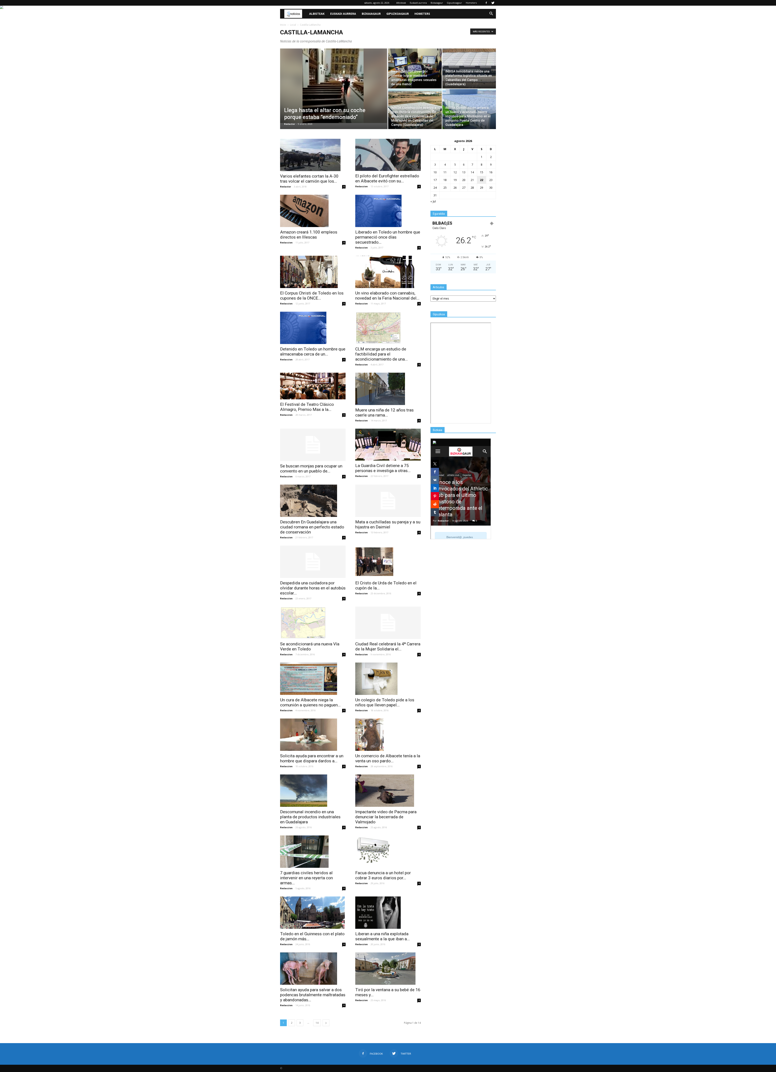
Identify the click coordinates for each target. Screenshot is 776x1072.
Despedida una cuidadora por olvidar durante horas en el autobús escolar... (313, 588)
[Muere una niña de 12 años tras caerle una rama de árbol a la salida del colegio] (388, 389)
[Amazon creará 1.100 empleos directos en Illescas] (313, 211)
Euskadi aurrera (418, 2)
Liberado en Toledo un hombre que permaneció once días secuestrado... (387, 237)
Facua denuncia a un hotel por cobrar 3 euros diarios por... (383, 875)
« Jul (433, 201)
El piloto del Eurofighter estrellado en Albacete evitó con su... (387, 178)
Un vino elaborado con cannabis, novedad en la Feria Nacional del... (387, 296)
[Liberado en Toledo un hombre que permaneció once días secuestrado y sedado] (388, 211)
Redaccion (361, 186)
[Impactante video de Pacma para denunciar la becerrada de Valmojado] (388, 790)
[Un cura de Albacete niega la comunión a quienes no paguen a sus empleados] (313, 679)
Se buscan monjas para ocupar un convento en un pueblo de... (311, 468)
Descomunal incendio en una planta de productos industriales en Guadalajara (310, 816)
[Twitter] (493, 3)
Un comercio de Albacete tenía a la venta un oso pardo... (387, 758)
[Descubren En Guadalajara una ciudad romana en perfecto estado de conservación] (313, 501)
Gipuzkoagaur (454, 2)
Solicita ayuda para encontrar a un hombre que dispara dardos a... (311, 758)
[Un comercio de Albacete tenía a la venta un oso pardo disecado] (388, 735)
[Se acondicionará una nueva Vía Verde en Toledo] (313, 623)
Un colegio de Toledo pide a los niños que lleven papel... (384, 702)
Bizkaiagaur (437, 2)
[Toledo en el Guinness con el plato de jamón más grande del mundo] (313, 912)
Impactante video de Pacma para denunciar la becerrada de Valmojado (385, 816)
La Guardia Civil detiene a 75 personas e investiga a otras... (383, 468)
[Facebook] (486, 3)
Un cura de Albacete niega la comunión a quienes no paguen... (310, 702)
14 (317, 1023)
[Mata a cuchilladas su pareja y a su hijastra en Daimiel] (388, 501)
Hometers (471, 2)
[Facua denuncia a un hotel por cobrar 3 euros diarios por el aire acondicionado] (388, 851)
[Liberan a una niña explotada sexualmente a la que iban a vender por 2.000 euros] (388, 912)
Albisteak (401, 2)
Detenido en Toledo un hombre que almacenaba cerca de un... (312, 352)
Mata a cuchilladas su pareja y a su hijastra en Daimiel (387, 524)
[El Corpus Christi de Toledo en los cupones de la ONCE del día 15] (313, 272)
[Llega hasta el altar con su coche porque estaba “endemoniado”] (334, 85)
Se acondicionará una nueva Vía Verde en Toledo (309, 646)
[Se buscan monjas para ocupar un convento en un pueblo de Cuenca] (313, 445)
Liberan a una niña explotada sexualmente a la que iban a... (382, 936)
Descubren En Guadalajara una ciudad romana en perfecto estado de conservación (312, 527)
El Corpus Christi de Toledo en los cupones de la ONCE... (312, 296)
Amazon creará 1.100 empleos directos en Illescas (308, 235)
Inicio (283, 24)
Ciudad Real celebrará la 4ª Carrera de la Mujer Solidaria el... (387, 646)
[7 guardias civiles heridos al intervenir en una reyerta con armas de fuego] (313, 851)
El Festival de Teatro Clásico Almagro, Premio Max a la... (307, 407)
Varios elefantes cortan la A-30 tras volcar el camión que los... (309, 179)
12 (455, 172)
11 (445, 172)
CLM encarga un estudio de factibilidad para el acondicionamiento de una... (381, 354)
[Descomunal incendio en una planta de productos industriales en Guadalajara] (313, 790)
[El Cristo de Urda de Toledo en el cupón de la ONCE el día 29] (388, 562)
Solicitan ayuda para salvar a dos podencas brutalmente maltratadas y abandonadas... (312, 994)
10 (435, 172)
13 (463, 172)
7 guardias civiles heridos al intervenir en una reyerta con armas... (306, 877)
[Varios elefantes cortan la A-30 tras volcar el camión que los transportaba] (313, 155)
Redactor (289, 123)
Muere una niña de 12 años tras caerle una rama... (384, 413)
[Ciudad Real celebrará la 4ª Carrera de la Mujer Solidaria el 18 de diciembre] (388, 623)
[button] (491, 14)
